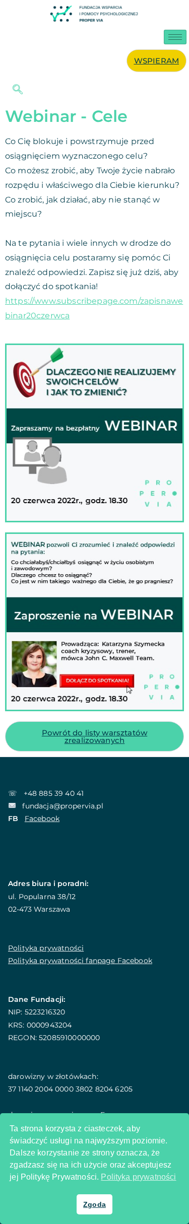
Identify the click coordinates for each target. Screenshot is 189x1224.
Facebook (42, 818)
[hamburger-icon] (175, 37)
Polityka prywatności (46, 948)
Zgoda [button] (94, 1204)
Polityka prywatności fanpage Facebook (80, 960)
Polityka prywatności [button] (138, 1177)
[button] (13, 90)
